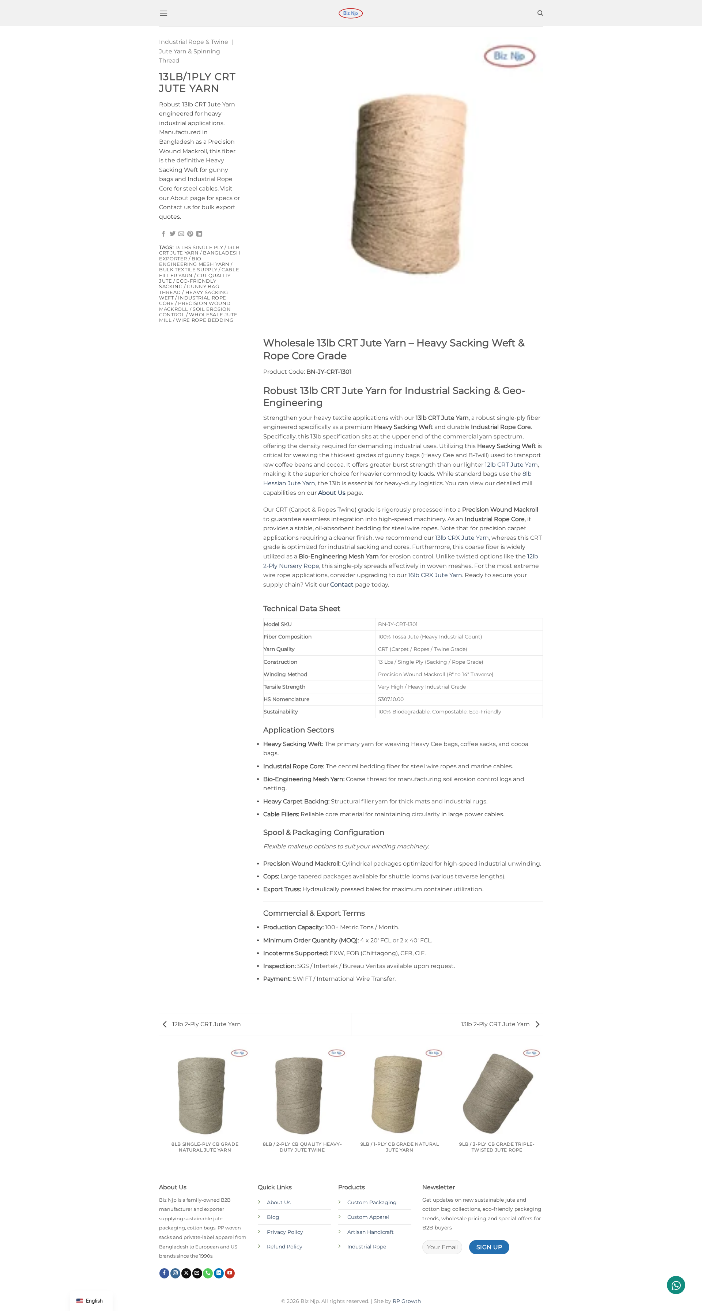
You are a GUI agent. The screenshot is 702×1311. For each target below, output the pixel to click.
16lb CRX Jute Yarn (435, 575)
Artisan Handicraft (370, 1232)
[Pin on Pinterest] (190, 234)
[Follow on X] (186, 1273)
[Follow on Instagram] (175, 1273)
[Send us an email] (197, 1273)
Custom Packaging (372, 1202)
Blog (273, 1217)
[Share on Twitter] (173, 234)
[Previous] (160, 1114)
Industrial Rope (366, 1246)
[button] (163, 13)
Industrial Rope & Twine (193, 41)
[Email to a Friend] (181, 234)
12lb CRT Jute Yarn (511, 464)
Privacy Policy (285, 1232)
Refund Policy (284, 1246)
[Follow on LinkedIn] (219, 1273)
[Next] (541, 1114)
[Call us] (208, 1273)
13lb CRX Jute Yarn (462, 537)
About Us (279, 1202)
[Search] (540, 13)
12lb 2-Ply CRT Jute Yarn (206, 1024)
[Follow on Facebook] (164, 1273)
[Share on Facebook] (163, 234)
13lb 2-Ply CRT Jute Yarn (496, 1024)
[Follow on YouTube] (230, 1273)
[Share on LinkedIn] (199, 234)
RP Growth (407, 1301)
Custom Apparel (368, 1217)
